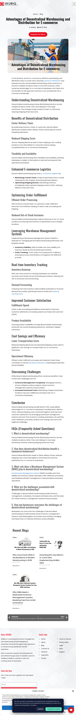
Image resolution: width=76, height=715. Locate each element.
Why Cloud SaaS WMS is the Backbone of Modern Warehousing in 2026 (24, 557)
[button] (73, 691)
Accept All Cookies (53, 709)
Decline (40, 709)
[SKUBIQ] (9, 4)
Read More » (16, 565)
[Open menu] (74, 4)
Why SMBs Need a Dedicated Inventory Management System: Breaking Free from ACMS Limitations (24, 597)
